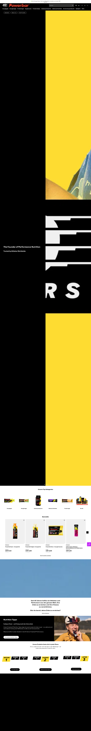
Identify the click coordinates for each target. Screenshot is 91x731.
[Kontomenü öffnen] (82, 5)
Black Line (14, 12)
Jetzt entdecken (45, 613)
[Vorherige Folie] (1, 248)
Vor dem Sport (15, 669)
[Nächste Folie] (89, 248)
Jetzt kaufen (8, 253)
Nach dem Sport (76, 669)
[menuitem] (83, 8)
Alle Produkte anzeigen (45, 555)
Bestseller (7, 12)
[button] (87, 5)
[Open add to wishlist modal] (24, 520)
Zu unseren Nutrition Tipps (11, 637)
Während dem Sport (45, 669)
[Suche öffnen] (72, 5)
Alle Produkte (22, 12)
